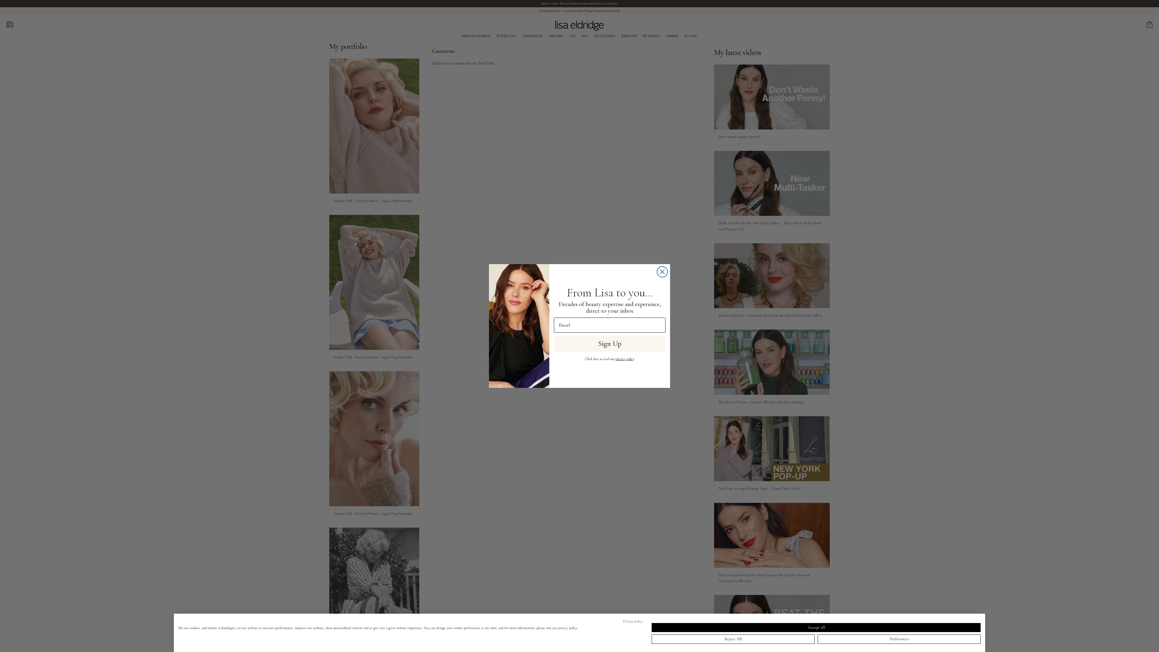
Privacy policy (633, 621)
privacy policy (624, 359)
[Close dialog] (662, 272)
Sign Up (609, 343)
